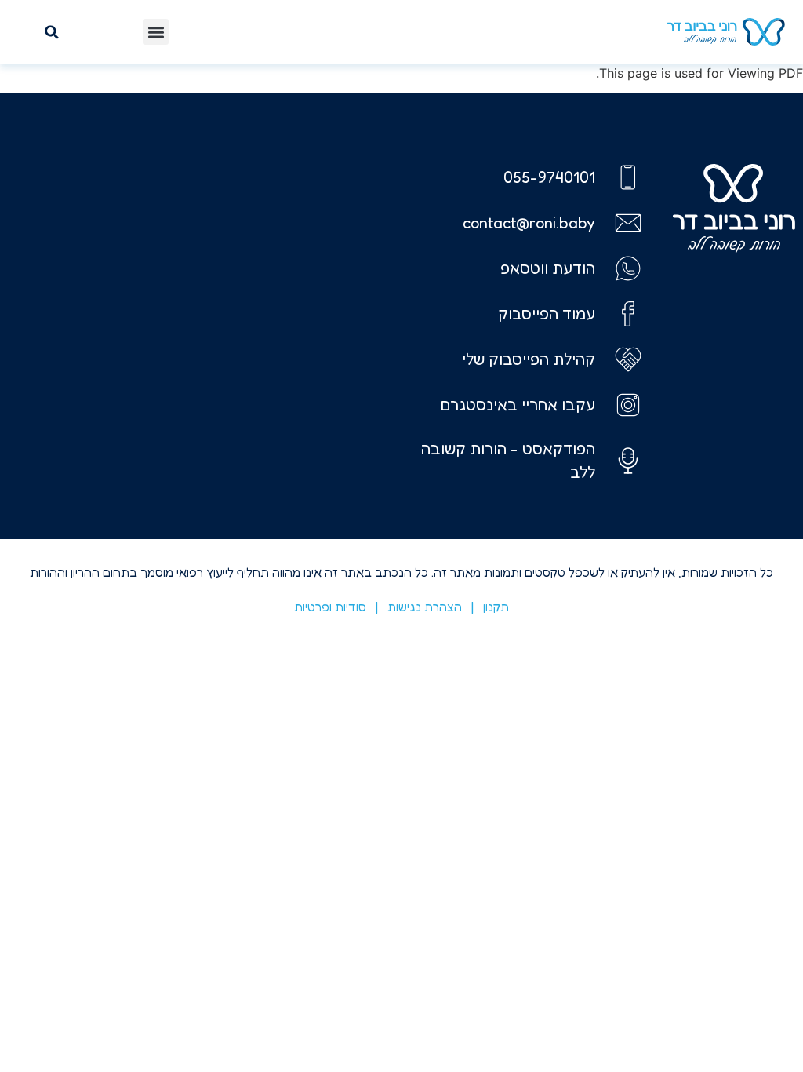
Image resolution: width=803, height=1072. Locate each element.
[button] (156, 32)
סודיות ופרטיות (330, 606)
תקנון (496, 606)
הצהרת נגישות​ (424, 606)
